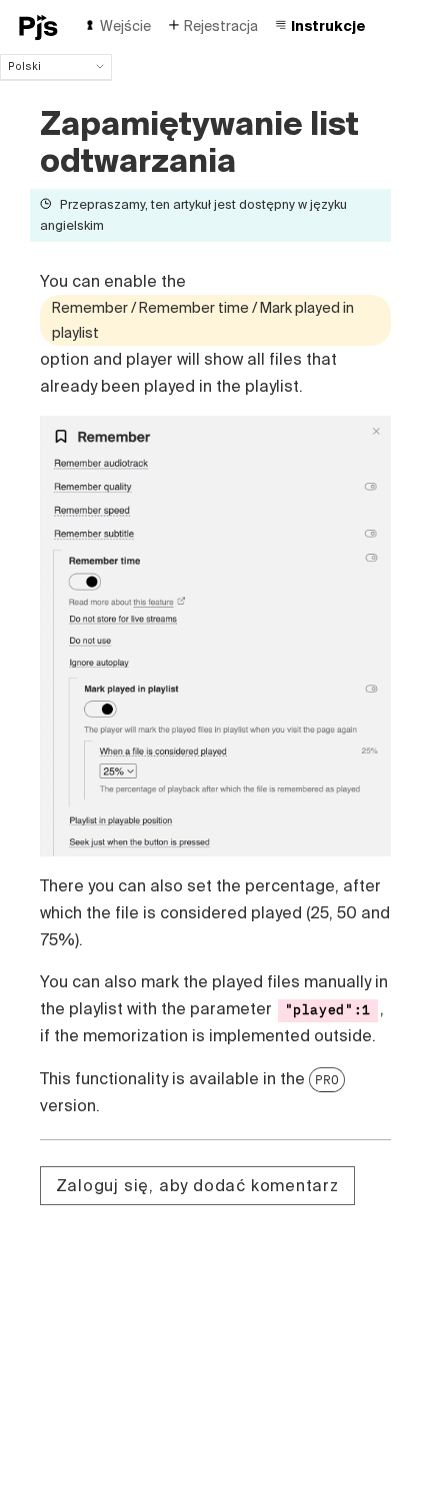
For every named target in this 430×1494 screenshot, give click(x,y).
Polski (24, 66)
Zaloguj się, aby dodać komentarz (197, 1185)
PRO (327, 1079)
